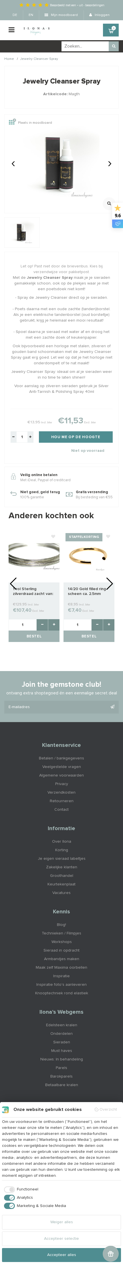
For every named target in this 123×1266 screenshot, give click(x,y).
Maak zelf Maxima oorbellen (61, 968)
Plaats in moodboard (35, 123)
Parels (61, 1068)
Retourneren (62, 801)
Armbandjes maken (61, 959)
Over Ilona (61, 842)
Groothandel (61, 876)
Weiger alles (61, 1222)
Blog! (61, 925)
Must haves (61, 1051)
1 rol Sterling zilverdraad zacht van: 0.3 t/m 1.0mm (33, 591)
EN (31, 15)
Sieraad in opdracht (61, 950)
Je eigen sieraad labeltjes (62, 859)
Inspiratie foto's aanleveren (61, 985)
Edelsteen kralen (61, 1025)
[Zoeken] (114, 46)
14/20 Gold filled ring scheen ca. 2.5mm (87, 591)
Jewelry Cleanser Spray (39, 59)
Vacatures (61, 893)
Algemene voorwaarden (61, 775)
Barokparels (61, 1076)
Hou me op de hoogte (75, 437)
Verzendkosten (61, 792)
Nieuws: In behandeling (61, 1059)
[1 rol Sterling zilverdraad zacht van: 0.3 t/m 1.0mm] (34, 556)
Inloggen (102, 15)
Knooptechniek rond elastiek (61, 993)
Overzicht (108, 1109)
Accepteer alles (61, 1255)
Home (9, 59)
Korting (61, 850)
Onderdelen (61, 1034)
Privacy (61, 784)
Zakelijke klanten (61, 867)
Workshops (61, 942)
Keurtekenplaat (61, 884)
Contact (61, 810)
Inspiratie (61, 976)
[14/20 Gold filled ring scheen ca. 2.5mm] (89, 556)
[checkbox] (20, 1189)
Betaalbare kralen (61, 1085)
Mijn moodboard (64, 15)
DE (15, 15)
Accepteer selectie (61, 1239)
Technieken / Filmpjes (61, 933)
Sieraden (61, 1042)
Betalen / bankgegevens (61, 758)
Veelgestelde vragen (61, 767)
